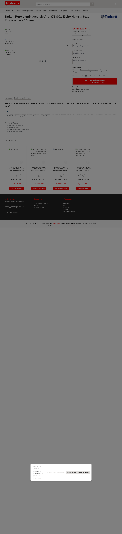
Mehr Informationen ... (38, 477)
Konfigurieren (71, 472)
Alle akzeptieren (83, 472)
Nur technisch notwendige (55, 472)
